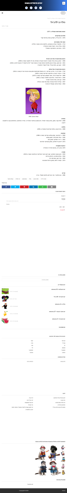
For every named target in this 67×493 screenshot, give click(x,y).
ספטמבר (31, 350)
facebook (30, 484)
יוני (64, 345)
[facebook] (40, 8)
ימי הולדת (18, 179)
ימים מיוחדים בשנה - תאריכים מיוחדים (10, 490)
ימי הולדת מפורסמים (60, 402)
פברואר (63, 341)
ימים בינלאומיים (29, 409)
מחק (60, 207)
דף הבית (63, 18)
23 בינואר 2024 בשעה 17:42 (12, 201)
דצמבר (63, 352)
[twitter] (36, 8)
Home (63, 490)
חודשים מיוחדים (61, 405)
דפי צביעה (62, 361)
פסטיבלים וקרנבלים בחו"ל (59, 407)
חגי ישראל (30, 405)
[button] (63, 3)
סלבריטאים (36, 179)
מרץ (32, 343)
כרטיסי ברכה (30, 361)
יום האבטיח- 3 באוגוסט (58, 319)
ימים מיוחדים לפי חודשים (59, 398)
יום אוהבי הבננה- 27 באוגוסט (57, 311)
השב (63, 207)
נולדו (30, 179)
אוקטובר (63, 350)
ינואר (32, 341)
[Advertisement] (33, 53)
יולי (32, 348)
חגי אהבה (63, 400)
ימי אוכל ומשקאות (29, 402)
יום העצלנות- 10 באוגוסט (58, 289)
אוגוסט (63, 348)
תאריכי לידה (57, 18)
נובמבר (31, 352)
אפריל (63, 343)
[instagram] (31, 8)
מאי (32, 345)
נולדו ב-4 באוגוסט (60, 304)
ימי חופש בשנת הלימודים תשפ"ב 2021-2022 (22, 407)
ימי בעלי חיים (30, 400)
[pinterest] (26, 8)
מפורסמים (24, 179)
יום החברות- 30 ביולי (59, 297)
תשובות (62, 210)
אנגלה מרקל (10, 179)
